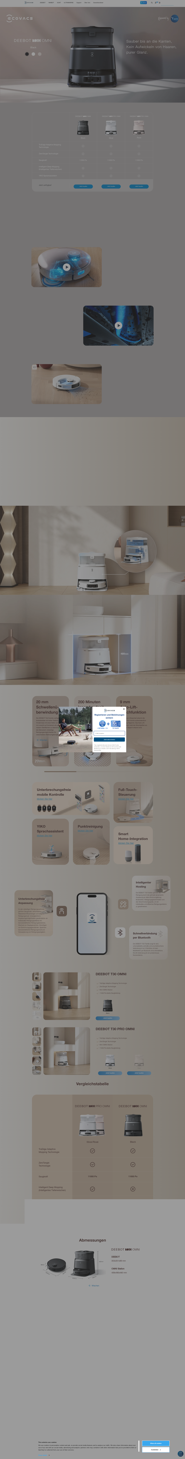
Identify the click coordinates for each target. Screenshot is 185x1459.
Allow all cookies (155, 1443)
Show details (42, 1455)
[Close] (124, 709)
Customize (154, 1449)
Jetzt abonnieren (109, 739)
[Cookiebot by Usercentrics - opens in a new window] (25, 1455)
